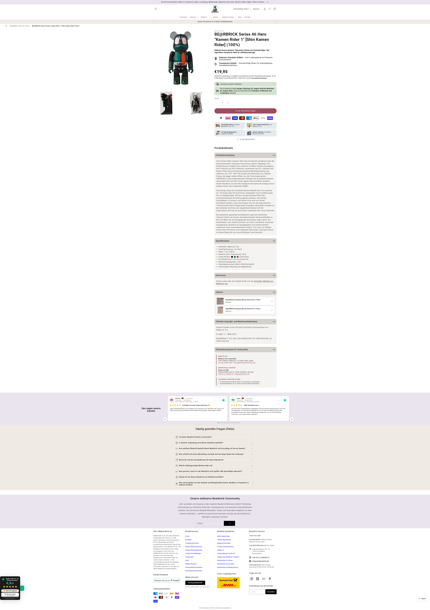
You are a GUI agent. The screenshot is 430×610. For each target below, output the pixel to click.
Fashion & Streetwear (225, 547)
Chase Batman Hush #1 (226, 553)
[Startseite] (6, 26)
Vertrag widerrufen (195, 583)
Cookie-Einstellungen (193, 553)
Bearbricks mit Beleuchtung (227, 567)
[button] (155, 8)
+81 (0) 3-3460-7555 (225, 362)
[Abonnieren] (229, 523)
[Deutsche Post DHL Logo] (231, 582)
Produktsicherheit (192, 543)
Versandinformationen (259, 78)
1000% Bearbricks (224, 540)
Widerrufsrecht (191, 564)
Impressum (189, 557)
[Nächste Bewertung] (292, 419)
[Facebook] (251, 579)
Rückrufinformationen (193, 547)
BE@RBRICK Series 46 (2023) (19, 26)
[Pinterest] (270, 579)
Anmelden (271, 592)
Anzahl (216, 98)
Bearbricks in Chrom (224, 560)
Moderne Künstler (224, 543)
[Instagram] (257, 579)
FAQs (187, 536)
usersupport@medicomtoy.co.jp (244, 362)
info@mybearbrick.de (242, 374)
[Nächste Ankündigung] (275, 22)
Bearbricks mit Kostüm (225, 564)
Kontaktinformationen (193, 571)
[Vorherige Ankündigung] (154, 22)
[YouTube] (263, 579)
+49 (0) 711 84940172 (225, 374)
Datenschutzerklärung (193, 550)
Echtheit (188, 540)
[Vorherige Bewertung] (165, 419)
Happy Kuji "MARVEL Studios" (228, 557)
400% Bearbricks (223, 536)
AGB (187, 560)
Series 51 (220, 550)
